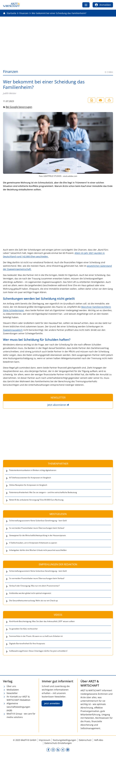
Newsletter (12, 693)
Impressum (44, 740)
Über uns (11, 686)
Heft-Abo (98, 740)
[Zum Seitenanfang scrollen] (110, 751)
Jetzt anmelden (52, 703)
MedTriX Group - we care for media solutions (21, 715)
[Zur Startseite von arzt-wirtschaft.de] (11, 4)
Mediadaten (13, 689)
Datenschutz (85, 740)
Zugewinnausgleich (13, 330)
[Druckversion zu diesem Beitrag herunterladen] (91, 100)
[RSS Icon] (58, 750)
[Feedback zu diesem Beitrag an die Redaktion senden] (109, 100)
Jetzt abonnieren (56, 404)
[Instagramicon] (53, 750)
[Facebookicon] (48, 750)
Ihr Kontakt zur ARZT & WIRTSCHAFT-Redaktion (18, 698)
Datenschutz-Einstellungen (58, 743)
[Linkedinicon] (67, 750)
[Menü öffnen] (86, 4)
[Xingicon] (62, 750)
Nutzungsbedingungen (64, 740)
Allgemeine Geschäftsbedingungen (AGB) (18, 707)
